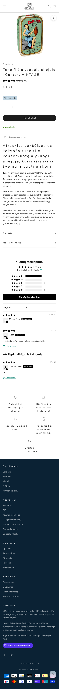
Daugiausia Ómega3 (12, 519)
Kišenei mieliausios (11, 515)
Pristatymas (8, 582)
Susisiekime (8, 567)
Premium (7, 505)
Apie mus (7, 548)
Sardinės (7, 472)
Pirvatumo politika (11, 596)
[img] (9, 315)
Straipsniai (7, 558)
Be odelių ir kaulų (10, 534)
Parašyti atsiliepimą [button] (29, 297)
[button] (9, 80)
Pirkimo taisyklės (10, 591)
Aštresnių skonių (10, 490)
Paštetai (6, 486)
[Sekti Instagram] (11, 655)
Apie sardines (9, 553)
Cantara (8, 64)
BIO (4, 510)
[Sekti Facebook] (4, 655)
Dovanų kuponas (10, 529)
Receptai (7, 562)
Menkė (6, 481)
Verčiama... (11, 346)
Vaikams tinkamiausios (13, 524)
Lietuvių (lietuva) (28, 663)
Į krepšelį (29, 118)
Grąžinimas (8, 587)
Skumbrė (7, 476)
